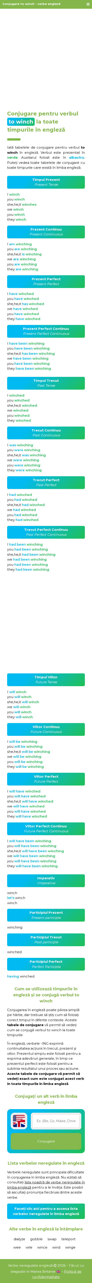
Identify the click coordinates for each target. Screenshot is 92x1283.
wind (56, 1247)
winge (70, 1247)
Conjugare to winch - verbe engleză (31, 4)
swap (52, 1239)
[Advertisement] (46, 58)
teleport (68, 1239)
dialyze (19, 1239)
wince (42, 1247)
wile (29, 1247)
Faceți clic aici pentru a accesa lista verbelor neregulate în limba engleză (46, 1211)
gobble (36, 1239)
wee (17, 1247)
